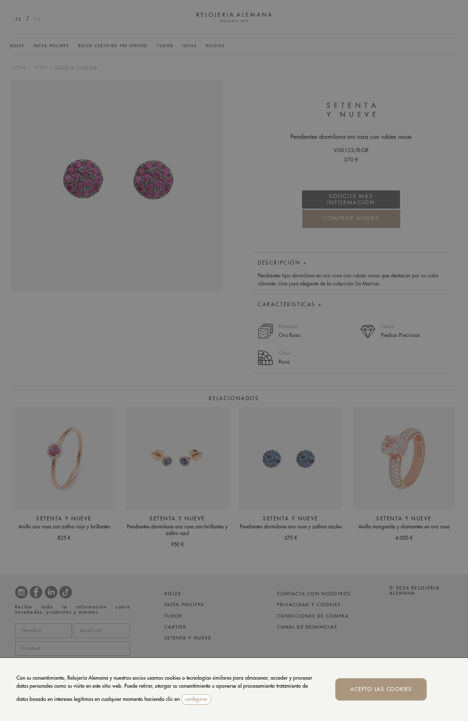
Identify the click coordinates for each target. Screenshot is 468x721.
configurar (196, 699)
